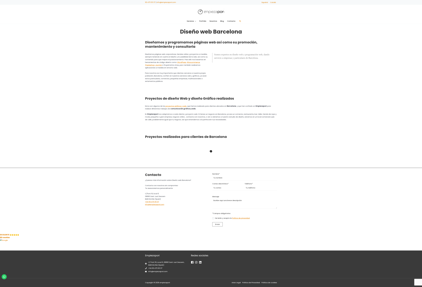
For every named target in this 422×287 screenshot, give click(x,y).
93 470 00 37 (150, 2)
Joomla (158, 65)
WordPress (181, 62)
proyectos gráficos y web (175, 106)
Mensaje (215, 196)
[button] (195, 21)
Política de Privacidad (251, 282)
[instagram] (196, 262)
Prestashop (149, 65)
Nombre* (216, 174)
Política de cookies (269, 282)
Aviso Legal (236, 282)
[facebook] (193, 262)
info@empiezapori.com (166, 2)
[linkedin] (201, 262)
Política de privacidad (241, 218)
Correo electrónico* (220, 184)
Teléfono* (249, 184)
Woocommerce (193, 62)
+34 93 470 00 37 (152, 202)
